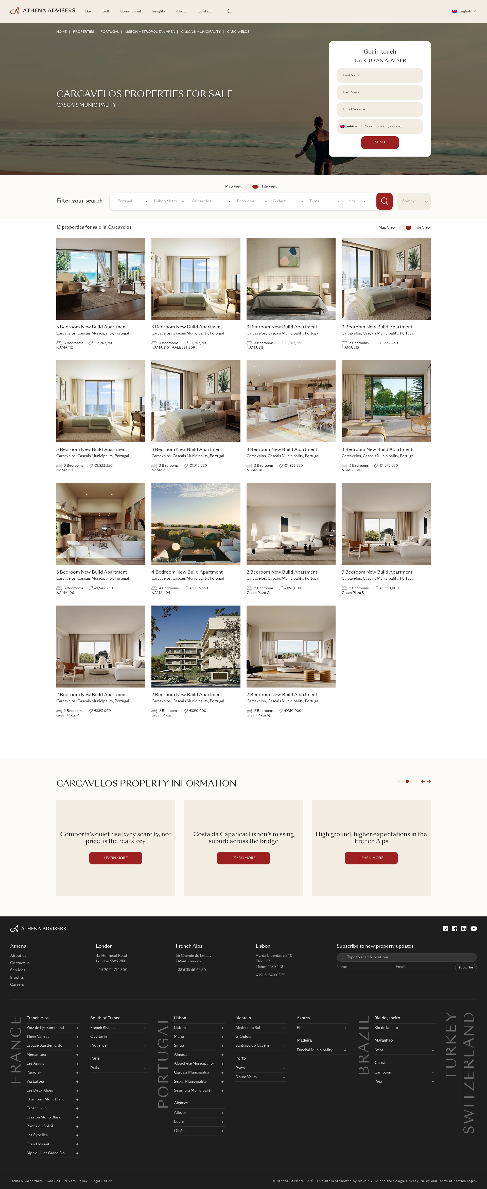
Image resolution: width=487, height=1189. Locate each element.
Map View (233, 186)
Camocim (382, 1072)
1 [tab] (398, 781)
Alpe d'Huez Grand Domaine (47, 1153)
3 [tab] (407, 781)
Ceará (379, 1063)
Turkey (452, 1016)
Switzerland (470, 1016)
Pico (301, 1028)
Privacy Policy (76, 1181)
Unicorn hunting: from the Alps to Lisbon (371, 838)
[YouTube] (474, 928)
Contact (205, 11)
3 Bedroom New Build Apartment (91, 327)
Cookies (53, 1181)
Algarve (181, 1103)
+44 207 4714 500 (112, 970)
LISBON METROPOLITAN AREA (150, 32)
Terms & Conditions (26, 1181)
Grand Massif (37, 1144)
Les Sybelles (37, 1135)
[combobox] (349, 126)
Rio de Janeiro (387, 1018)
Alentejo (243, 1018)
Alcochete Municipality (194, 1063)
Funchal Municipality (315, 1050)
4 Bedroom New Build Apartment (187, 572)
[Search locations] (229, 11)
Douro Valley (246, 1077)
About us (18, 956)
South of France (105, 1018)
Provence (98, 1045)
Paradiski (34, 1072)
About (181, 11)
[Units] (355, 202)
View (405, 228)
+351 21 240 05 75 (270, 975)
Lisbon (180, 1018)
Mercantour (36, 1055)
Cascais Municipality (192, 1072)
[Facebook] (454, 928)
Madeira (304, 1041)
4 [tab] (411, 781)
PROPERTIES (83, 32)
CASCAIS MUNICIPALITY (201, 32)
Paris (94, 1059)
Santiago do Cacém (252, 1045)
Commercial (130, 11)
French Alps (37, 1018)
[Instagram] (445, 928)
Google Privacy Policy (411, 1181)
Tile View (269, 186)
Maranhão (383, 1041)
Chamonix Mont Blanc (45, 1099)
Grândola (243, 1037)
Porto (240, 1059)
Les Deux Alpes (39, 1090)
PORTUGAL (109, 32)
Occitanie (98, 1037)
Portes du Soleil (39, 1126)
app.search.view (252, 187)
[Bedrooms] (252, 202)
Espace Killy (36, 1108)
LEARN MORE (116, 858)
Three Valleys (37, 1037)
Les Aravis (35, 1063)
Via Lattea (35, 1081)
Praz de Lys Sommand (45, 1028)
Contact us (20, 963)
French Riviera (102, 1028)
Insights (158, 11)
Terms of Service (452, 1181)
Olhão (179, 1131)
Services (17, 970)
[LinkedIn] (463, 928)
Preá (378, 1081)
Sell (105, 11)
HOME (61, 32)
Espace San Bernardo (44, 1045)
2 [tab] (403, 781)
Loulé (179, 1122)
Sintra (179, 1045)
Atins (379, 1050)
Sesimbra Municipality (193, 1090)
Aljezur (180, 1113)
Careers (17, 984)
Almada (180, 1055)
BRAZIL (365, 1045)
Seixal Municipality (190, 1081)
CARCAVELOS (238, 32)
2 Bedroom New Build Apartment (282, 572)
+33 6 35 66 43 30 (191, 970)
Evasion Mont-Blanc (43, 1117)
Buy (88, 11)
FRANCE (17, 1049)
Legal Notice (101, 1181)
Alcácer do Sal (247, 1028)
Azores (303, 1018)
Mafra (179, 1037)
